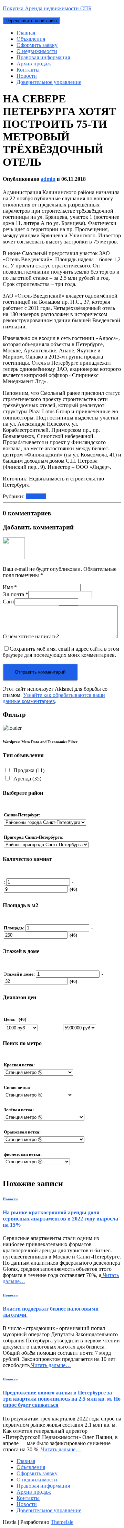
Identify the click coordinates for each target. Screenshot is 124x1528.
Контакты (28, 70)
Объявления (31, 39)
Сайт (8, 601)
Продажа (28, 770)
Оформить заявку (37, 45)
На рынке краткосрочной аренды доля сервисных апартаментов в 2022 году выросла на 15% (60, 1219)
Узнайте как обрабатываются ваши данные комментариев (54, 698)
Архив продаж (34, 63)
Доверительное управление (49, 82)
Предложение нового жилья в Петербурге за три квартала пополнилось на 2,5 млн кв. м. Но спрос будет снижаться (62, 1399)
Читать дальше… (50, 1365)
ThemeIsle (62, 1522)
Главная (26, 33)
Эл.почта (15, 594)
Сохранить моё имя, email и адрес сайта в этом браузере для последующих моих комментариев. (61, 652)
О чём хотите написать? (31, 636)
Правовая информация (43, 57)
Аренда (26, 778)
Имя (10, 587)
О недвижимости (37, 51)
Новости (27, 76)
